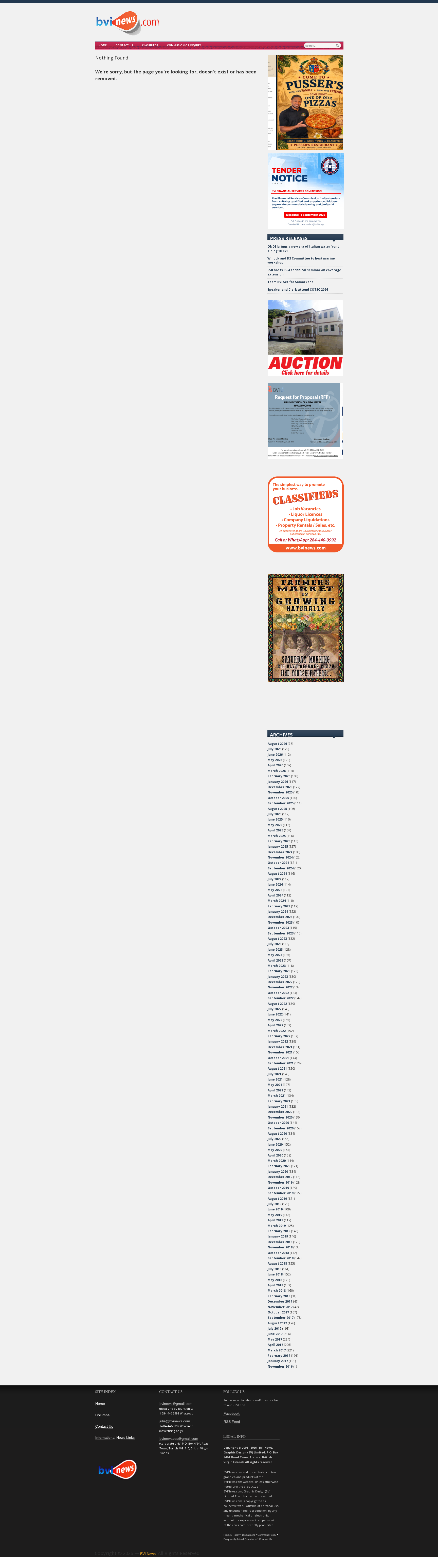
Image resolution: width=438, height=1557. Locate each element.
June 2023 (275, 949)
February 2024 (279, 906)
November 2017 (280, 1307)
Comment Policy (267, 1534)
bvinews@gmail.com (175, 1404)
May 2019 (275, 1215)
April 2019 (275, 1220)
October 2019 (278, 1188)
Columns (102, 1415)
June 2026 (275, 754)
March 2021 (277, 1095)
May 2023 (275, 955)
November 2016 (280, 1366)
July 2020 (274, 1139)
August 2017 (277, 1323)
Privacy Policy (232, 1534)
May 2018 (275, 1280)
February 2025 (279, 841)
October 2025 (278, 798)
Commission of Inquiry (184, 45)
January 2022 (278, 1041)
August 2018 (277, 1263)
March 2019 (277, 1226)
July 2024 (274, 879)
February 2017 (279, 1355)
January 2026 (278, 782)
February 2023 (279, 971)
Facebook (232, 1413)
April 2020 (275, 1155)
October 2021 (278, 1058)
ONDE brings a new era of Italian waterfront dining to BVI (303, 248)
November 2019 (280, 1182)
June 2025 (275, 819)
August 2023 (277, 938)
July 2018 (274, 1269)
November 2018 (280, 1247)
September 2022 (281, 998)
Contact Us (124, 45)
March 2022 (277, 1031)
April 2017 (275, 1345)
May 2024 (275, 890)
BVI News (148, 1554)
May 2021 (275, 1085)
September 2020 (281, 1128)
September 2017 (281, 1317)
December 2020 (280, 1112)
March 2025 (277, 836)
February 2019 (279, 1231)
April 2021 (275, 1090)
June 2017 (275, 1334)
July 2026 (274, 749)
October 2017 (278, 1312)
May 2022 (275, 1020)
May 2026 (275, 760)
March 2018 (277, 1290)
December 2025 (280, 787)
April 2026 (275, 765)
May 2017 (275, 1339)
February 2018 (279, 1296)
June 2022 (275, 1014)
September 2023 (281, 933)
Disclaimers (248, 1534)
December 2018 (280, 1242)
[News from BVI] (127, 35)
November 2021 (280, 1052)
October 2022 (278, 993)
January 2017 (278, 1361)
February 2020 (279, 1166)
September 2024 (281, 868)
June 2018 (275, 1274)
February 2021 (279, 1101)
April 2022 (275, 1025)
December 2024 (280, 852)
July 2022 (274, 1009)
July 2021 (274, 1074)
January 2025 (278, 846)
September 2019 (281, 1193)
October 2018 (278, 1253)
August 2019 (277, 1198)
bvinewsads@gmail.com (178, 1438)
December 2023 (280, 917)
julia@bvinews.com (174, 1421)
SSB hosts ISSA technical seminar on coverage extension (304, 272)
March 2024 (277, 901)
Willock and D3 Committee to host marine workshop (301, 260)
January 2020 (278, 1171)
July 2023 (274, 944)
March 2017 (277, 1350)
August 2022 (277, 1004)
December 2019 (280, 1177)
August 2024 (277, 873)
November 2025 (280, 792)
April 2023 (275, 960)
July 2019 (274, 1204)
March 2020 (277, 1161)
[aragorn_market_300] (306, 681)
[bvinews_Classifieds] (306, 551)
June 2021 (275, 1079)
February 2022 (279, 1036)
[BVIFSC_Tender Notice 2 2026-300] (306, 228)
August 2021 (277, 1068)
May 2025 (275, 825)
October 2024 (278, 863)
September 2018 (281, 1258)
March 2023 (277, 966)
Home (103, 45)
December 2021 (280, 1047)
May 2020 (275, 1150)
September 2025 (281, 803)
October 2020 (278, 1123)
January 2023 (278, 976)
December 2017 (280, 1301)
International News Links (115, 1437)
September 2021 (281, 1063)
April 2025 (275, 830)
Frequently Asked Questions (240, 1539)
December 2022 (280, 982)
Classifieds (150, 45)
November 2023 (280, 922)
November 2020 (280, 1117)
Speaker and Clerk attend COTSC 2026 (297, 289)
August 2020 (277, 1133)
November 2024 (280, 857)
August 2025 (277, 809)
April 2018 (275, 1285)
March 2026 (277, 771)
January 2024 (278, 911)
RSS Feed (232, 1422)
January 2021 (278, 1106)
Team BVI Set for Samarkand (290, 282)
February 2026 (279, 776)
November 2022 (280, 987)
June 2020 (275, 1144)
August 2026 (277, 744)
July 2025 (274, 814)
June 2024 (275, 884)
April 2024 (275, 895)
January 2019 (278, 1236)
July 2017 (274, 1328)
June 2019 (275, 1209)
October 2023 (278, 928)
